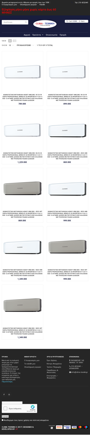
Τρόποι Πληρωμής (54, 367)
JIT (16, 429)
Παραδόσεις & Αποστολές (52, 371)
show (4, 45)
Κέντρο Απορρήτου (54, 364)
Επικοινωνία (51, 35)
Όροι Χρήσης (52, 360)
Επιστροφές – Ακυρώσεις (52, 377)
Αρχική (27, 35)
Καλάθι (42, 5)
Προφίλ (63, 35)
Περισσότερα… (7, 382)
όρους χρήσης (23, 420)
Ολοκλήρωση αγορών (28, 5)
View (4, 41)
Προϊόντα (36, 35)
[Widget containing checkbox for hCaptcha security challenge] (19, 408)
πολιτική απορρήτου (41, 420)
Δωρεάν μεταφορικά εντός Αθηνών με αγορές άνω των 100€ (25, 2)
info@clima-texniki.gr (79, 372)
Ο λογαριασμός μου (9, 5)
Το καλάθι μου (29, 364)
